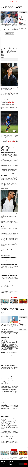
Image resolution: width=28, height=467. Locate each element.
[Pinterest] (25, 10)
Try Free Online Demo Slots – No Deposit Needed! (23, 23)
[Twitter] (23, 10)
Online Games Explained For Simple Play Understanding (23, 19)
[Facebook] (21, 10)
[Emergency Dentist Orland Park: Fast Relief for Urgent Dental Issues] (5, 301)
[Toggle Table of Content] (12, 33)
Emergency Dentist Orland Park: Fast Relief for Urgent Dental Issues (23, 15)
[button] (26, 1)
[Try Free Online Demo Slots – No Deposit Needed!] (23, 301)
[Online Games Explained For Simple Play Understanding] (14, 301)
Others (20, 18)
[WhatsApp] (26, 10)
